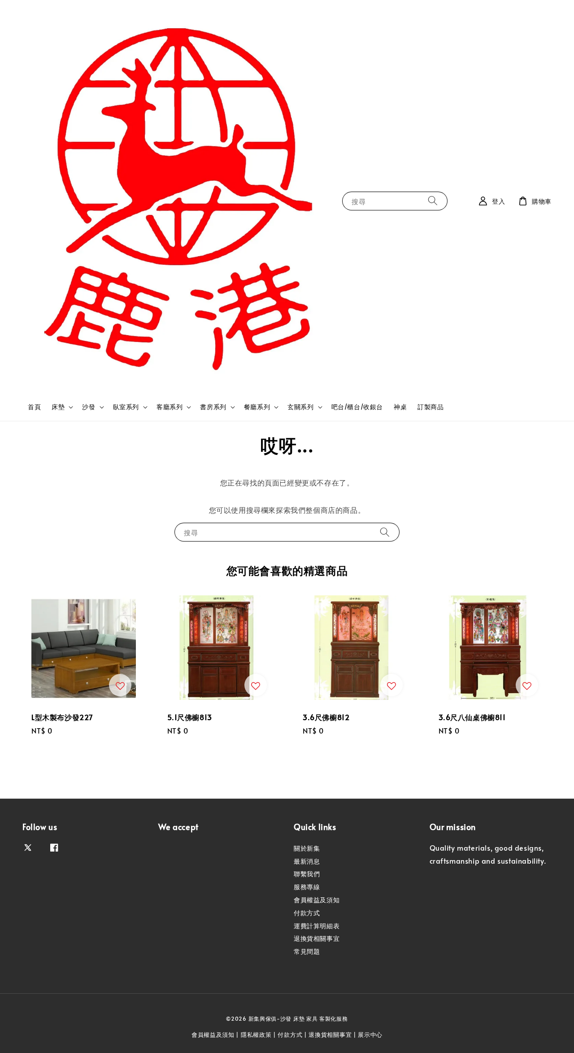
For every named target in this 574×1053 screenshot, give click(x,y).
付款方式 (307, 913)
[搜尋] (432, 201)
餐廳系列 (257, 407)
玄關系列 (300, 407)
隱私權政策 (256, 1035)
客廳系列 (170, 407)
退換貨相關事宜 (316, 938)
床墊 (58, 407)
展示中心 (370, 1035)
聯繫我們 (307, 873)
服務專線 (307, 887)
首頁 (34, 406)
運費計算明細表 (316, 926)
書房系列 (213, 407)
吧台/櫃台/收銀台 (357, 406)
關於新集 (307, 848)
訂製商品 (430, 406)
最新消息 (307, 861)
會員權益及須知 (316, 900)
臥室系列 (126, 407)
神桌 (400, 406)
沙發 (88, 407)
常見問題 (307, 951)
